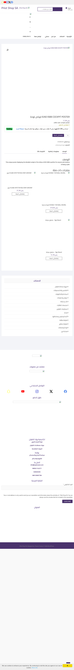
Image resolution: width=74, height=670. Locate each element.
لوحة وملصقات (59, 145)
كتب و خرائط (63, 301)
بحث (57, 9)
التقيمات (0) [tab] (41, 151)
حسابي (47, 36)
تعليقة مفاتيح (63, 324)
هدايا (65, 312)
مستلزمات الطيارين (62, 309)
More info (35, 667)
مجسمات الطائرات (62, 305)
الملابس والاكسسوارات (60, 290)
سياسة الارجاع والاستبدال (37, 455)
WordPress (51, 546)
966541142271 (37, 468)
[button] (7, 50)
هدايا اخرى (64, 331)
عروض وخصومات (62, 297)
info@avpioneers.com (37, 465)
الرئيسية (69, 36)
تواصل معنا (37, 36)
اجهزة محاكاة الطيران (61, 286)
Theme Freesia (39, 546)
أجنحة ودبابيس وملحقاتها (60, 316)
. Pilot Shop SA (10, 8)
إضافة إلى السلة (58, 135)
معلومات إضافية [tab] (53, 151)
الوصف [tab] (64, 151)
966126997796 (37, 475)
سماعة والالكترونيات (61, 294)
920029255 (37, 472)
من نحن (53, 36)
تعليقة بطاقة (63, 320)
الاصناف (62, 36)
